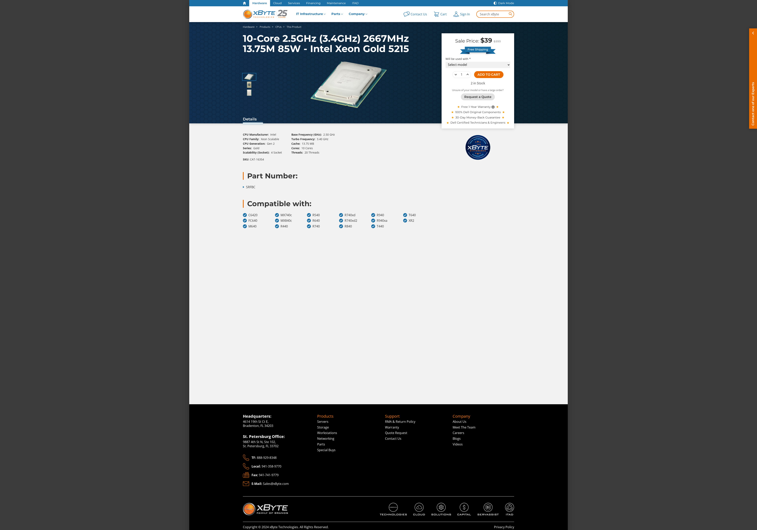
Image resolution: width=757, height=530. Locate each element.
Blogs (457, 438)
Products (325, 416)
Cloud (277, 3)
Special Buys (326, 450)
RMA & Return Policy (400, 421)
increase (467, 74)
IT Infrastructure (309, 14)
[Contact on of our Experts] (753, 78)
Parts (335, 14)
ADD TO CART (488, 74)
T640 (412, 215)
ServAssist (485, 505)
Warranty (392, 427)
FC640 (252, 221)
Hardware (259, 3)
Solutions (438, 505)
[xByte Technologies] (265, 14)
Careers (458, 433)
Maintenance (336, 3)
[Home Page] (244, 3)
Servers (322, 421)
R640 (316, 221)
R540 (316, 215)
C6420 (252, 215)
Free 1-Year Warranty (476, 107)
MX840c (286, 221)
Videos (458, 444)
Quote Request (396, 433)
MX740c (286, 215)
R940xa (382, 221)
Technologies (389, 505)
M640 (252, 226)
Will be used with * (458, 59)
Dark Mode (506, 3)
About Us (459, 421)
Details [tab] (250, 119)
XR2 (411, 221)
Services (294, 3)
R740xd (350, 215)
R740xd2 (351, 221)
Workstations (327, 433)
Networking (325, 438)
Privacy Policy (504, 527)
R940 (380, 215)
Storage (323, 427)
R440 (284, 226)
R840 (348, 226)
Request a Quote (477, 97)
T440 (380, 226)
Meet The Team (464, 427)
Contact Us (393, 438)
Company (357, 14)
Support (392, 416)
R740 (316, 226)
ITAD (355, 3)
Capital (462, 505)
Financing (313, 3)
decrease (455, 74)
